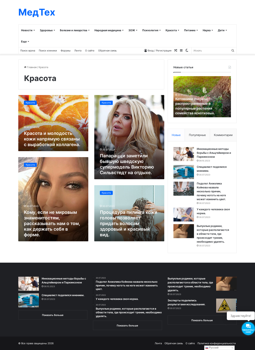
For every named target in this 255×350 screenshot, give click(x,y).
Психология (150, 30)
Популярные (197, 135)
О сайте (89, 50)
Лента (77, 50)
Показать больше (52, 315)
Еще (24, 41)
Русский (213, 347)
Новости (26, 30)
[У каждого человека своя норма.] (183, 214)
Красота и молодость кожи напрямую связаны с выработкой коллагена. (52, 139)
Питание (189, 30)
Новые (176, 135)
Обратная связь (107, 50)
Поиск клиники (48, 50)
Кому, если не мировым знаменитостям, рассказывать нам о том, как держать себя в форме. (52, 223)
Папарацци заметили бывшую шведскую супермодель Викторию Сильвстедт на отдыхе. (127, 164)
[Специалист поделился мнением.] (183, 172)
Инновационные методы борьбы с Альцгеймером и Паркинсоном (214, 152)
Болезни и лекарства (73, 30)
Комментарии (223, 135)
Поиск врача (27, 50)
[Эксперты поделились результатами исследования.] (226, 306)
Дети (221, 30)
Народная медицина (107, 30)
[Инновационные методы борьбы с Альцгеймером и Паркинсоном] (183, 154)
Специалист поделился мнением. (63, 295)
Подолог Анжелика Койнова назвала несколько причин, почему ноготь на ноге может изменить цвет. (211, 191)
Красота (171, 30)
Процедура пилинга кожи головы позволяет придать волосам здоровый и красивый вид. (128, 223)
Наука (207, 30)
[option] (202, 96)
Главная (31, 67)
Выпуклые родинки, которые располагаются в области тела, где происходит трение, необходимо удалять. (213, 233)
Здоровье (46, 30)
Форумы (66, 50)
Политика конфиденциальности (217, 343)
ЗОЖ (131, 30)
